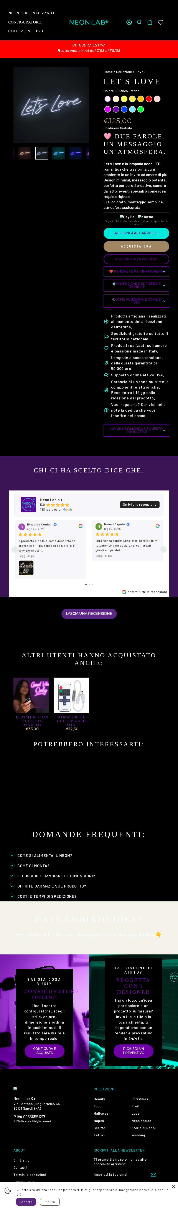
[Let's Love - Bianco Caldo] (24, 810)
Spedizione (111, 128)
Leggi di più (27, 556)
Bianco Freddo (107, 99)
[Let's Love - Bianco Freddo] (18, 810)
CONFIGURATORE (24, 22)
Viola (116, 109)
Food (98, 1106)
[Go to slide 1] (86, 584)
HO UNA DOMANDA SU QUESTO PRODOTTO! (136, 430)
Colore (122, 91)
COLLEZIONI (19, 31)
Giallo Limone (124, 99)
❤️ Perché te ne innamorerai (136, 271)
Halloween (102, 1113)
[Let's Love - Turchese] (18, 820)
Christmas (140, 1099)
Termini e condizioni (29, 1175)
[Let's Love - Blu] (42, 815)
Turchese (132, 109)
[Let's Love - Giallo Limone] (30, 810)
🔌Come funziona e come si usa (136, 301)
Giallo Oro (132, 99)
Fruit (136, 1106)
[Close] (173, 1186)
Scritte (99, 1128)
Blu (124, 109)
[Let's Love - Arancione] (42, 810)
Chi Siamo (21, 1160)
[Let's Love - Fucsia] (30, 815)
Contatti (20, 1167)
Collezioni (124, 72)
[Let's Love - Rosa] (24, 815)
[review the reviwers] (80, 527)
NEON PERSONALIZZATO (31, 13)
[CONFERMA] (153, 1174)
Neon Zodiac (141, 1121)
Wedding (138, 1135)
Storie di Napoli (144, 1128)
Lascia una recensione (89, 614)
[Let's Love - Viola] (36, 815)
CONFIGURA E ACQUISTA (44, 1051)
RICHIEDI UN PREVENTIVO (133, 1051)
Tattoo (99, 1135)
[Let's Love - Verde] (24, 820)
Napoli (99, 1121)
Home (108, 72)
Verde (140, 109)
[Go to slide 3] (92, 584)
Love (139, 72)
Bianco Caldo (116, 99)
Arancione (140, 99)
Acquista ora (136, 246)
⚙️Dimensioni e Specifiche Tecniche (136, 285)
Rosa (157, 99)
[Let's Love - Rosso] (18, 815)
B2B (39, 31)
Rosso (149, 99)
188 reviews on (51, 509)
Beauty (99, 1099)
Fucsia (107, 109)
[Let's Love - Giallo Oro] (36, 810)
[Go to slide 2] (89, 584)
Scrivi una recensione (140, 504)
